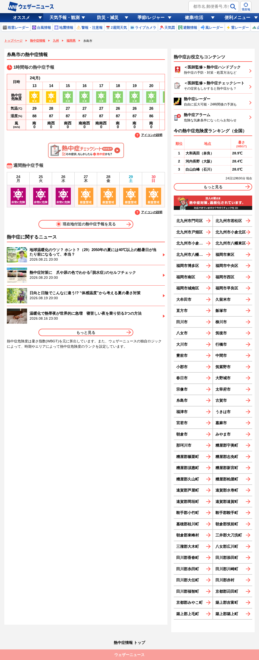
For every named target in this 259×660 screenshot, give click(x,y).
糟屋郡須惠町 (187, 467)
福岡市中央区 (226, 265)
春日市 (182, 378)
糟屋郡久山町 (187, 479)
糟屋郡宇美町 (226, 445)
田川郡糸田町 (187, 569)
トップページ (13, 40)
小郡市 (182, 367)
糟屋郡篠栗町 (187, 456)
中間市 (221, 355)
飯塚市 (221, 310)
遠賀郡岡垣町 (187, 501)
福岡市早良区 (226, 288)
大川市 (182, 344)
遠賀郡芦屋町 (187, 490)
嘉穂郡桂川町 (187, 524)
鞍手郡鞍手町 (226, 512)
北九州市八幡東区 (230, 243)
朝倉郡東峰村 (187, 535)
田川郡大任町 (187, 580)
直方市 (182, 310)
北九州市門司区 (189, 220)
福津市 (182, 411)
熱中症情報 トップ (129, 642)
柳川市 (221, 322)
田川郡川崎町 (226, 569)
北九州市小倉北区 (230, 232)
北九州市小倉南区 (191, 243)
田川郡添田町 (226, 557)
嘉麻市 (221, 423)
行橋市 (221, 344)
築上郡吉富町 (226, 602)
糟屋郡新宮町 (226, 467)
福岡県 (71, 40)
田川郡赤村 (224, 580)
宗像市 (182, 389)
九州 (56, 40)
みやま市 (223, 434)
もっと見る (85, 332)
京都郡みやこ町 (189, 602)
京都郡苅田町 (226, 591)
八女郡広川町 (226, 546)
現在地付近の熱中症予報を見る (89, 224)
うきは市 (223, 411)
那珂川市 (183, 445)
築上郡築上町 (226, 614)
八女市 (182, 333)
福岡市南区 (185, 277)
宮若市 (182, 423)
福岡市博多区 (187, 265)
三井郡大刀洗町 (228, 535)
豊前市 (182, 355)
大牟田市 (183, 299)
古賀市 (221, 400)
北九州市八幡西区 (191, 254)
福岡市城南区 (187, 288)
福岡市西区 (224, 277)
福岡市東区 (224, 254)
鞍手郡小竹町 (187, 512)
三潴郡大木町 (187, 546)
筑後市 (221, 333)
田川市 (182, 322)
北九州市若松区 (228, 220)
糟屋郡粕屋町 (226, 479)
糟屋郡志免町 (226, 456)
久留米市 (223, 299)
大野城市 (223, 378)
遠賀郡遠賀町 (226, 501)
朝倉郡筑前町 (226, 524)
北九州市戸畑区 (189, 232)
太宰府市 (223, 389)
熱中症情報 (37, 40)
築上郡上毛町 (187, 614)
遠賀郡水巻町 (226, 490)
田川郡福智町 (187, 591)
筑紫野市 (223, 367)
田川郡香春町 (187, 557)
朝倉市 (182, 434)
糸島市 (182, 400)
